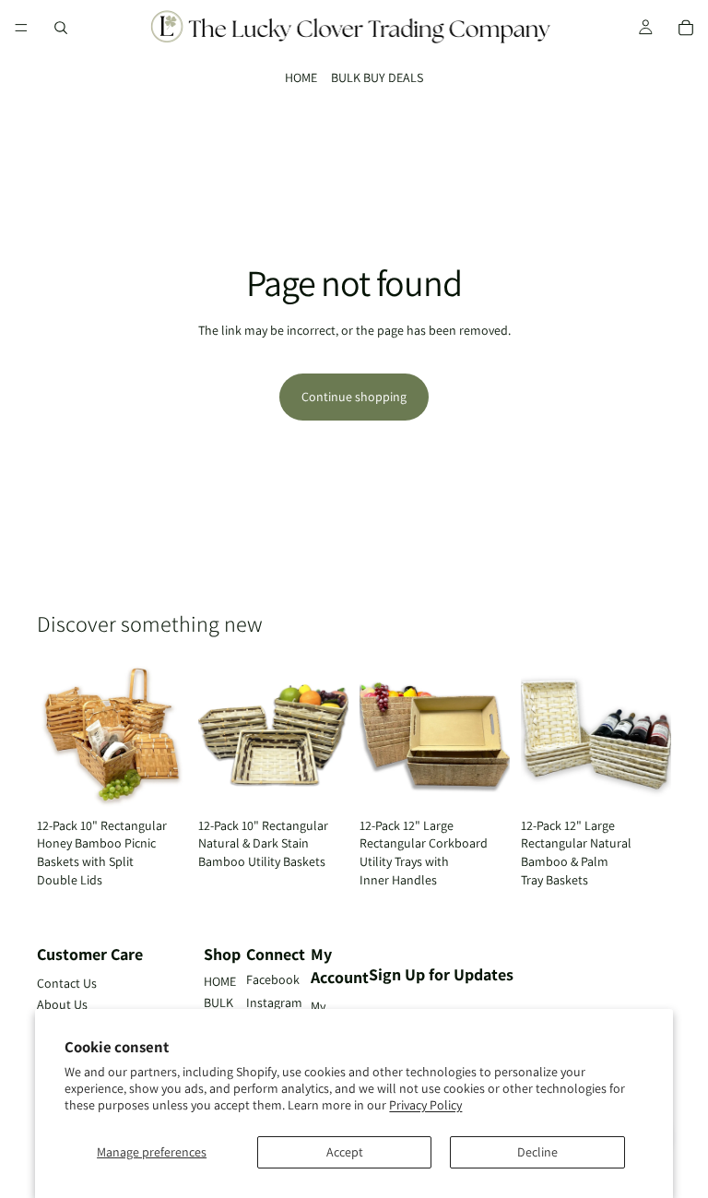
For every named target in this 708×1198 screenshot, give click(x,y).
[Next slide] (167, 734)
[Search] (61, 27)
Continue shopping (354, 396)
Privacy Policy (425, 1105)
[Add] (158, 781)
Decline (537, 1152)
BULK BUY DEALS (377, 77)
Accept (344, 1152)
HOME (301, 77)
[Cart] (686, 27)
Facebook (273, 979)
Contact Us (67, 983)
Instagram (274, 1002)
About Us (62, 1004)
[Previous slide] (57, 734)
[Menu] (21, 27)
